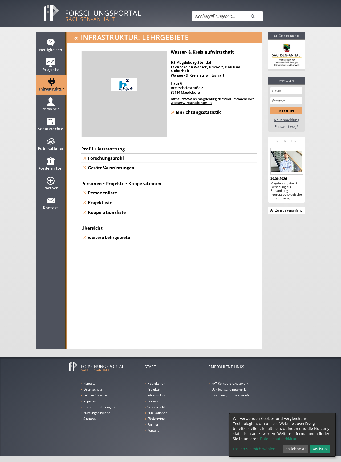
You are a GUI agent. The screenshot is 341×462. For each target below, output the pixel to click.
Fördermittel (51, 168)
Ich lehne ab (296, 448)
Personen (51, 108)
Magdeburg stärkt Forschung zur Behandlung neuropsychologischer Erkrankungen (286, 190)
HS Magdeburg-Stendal (191, 62)
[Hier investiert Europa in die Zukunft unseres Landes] (286, 54)
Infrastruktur (51, 89)
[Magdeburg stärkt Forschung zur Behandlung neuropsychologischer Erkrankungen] (286, 161)
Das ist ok (319, 448)
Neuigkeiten (50, 49)
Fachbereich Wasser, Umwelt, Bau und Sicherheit (205, 69)
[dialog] (282, 435)
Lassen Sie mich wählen (254, 448)
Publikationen (51, 148)
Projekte (51, 69)
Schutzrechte (50, 128)
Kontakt (50, 207)
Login (288, 110)
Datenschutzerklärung (280, 438)
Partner (50, 187)
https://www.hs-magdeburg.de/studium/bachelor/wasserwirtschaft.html (212, 101)
